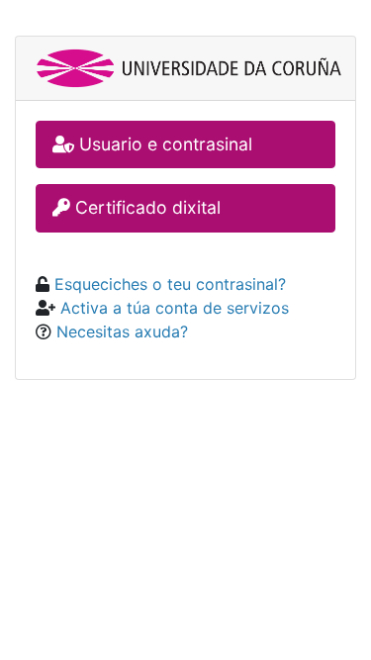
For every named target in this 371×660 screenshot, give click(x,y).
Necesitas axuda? (119, 331)
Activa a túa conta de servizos (172, 308)
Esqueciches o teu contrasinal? (167, 284)
